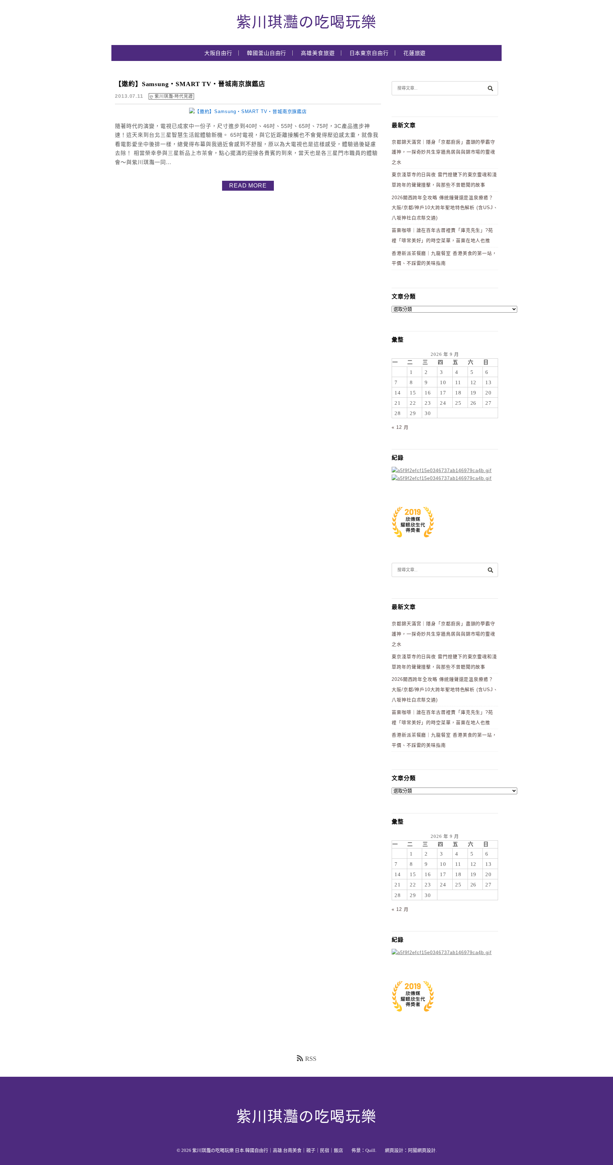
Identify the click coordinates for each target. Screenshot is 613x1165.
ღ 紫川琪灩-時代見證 (171, 96)
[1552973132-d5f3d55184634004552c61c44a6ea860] (413, 541)
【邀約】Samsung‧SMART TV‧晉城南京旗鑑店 (190, 84)
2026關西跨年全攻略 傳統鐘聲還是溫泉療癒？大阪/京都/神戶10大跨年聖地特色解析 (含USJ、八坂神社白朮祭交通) (445, 207)
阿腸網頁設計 (422, 1150)
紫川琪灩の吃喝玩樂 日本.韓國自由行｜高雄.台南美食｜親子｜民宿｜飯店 (267, 1150)
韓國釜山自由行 (266, 53)
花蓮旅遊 (414, 53)
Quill (370, 1150)
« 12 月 (400, 427)
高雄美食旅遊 (318, 53)
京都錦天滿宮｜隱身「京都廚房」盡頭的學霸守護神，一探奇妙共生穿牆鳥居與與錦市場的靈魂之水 (443, 152)
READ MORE (248, 186)
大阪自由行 (218, 53)
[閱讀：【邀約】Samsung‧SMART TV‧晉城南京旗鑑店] (248, 111)
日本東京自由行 (369, 53)
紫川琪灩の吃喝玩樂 (306, 22)
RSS (310, 1058)
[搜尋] (490, 88)
